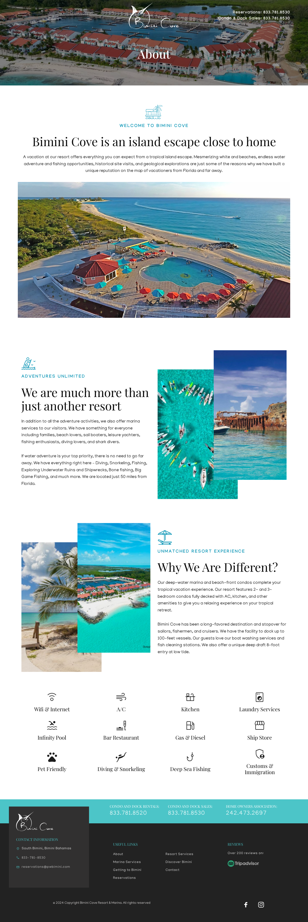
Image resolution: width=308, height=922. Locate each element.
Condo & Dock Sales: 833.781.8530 (254, 19)
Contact (173, 870)
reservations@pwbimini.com (46, 867)
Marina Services (127, 862)
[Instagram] (261, 905)
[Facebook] (246, 905)
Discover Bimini (179, 862)
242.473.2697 (246, 813)
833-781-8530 (33, 858)
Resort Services (179, 854)
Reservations (124, 878)
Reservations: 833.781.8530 (261, 13)
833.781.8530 (186, 813)
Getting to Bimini (127, 870)
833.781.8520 (128, 813)
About (118, 854)
